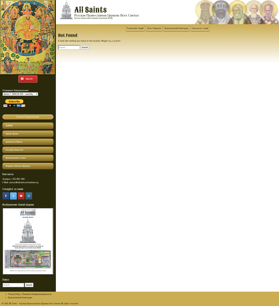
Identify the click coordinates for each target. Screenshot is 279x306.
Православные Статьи (16, 158)
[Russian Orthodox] (21, 196)
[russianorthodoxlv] (28, 196)
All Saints (90, 10)
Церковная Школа (14, 141)
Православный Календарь (176, 28)
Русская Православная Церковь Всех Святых (106, 15)
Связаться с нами (200, 28)
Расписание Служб (135, 28)
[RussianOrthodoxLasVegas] (5, 196)
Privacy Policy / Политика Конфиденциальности (30, 294)
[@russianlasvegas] (13, 196)
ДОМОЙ (9, 125)
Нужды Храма (12, 133)
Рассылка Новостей (14, 149)
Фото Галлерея (154, 28)
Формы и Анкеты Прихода (18, 166)
